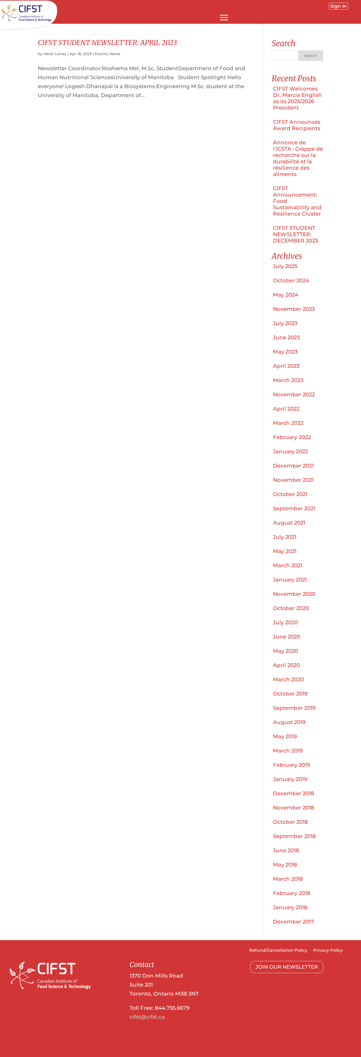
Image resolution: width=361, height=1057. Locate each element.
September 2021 (294, 508)
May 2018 (285, 864)
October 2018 (290, 822)
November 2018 (293, 807)
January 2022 (290, 451)
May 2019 (285, 736)
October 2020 (291, 608)
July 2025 (285, 266)
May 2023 (285, 352)
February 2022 (292, 437)
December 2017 (293, 921)
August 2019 (289, 722)
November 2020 (294, 594)
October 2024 (291, 280)
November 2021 (293, 480)
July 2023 (285, 323)
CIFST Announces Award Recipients (296, 125)
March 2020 (288, 679)
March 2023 (288, 380)
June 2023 (286, 337)
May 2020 (285, 651)
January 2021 (290, 580)
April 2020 (286, 665)
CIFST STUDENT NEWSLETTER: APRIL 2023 (107, 42)
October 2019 (290, 694)
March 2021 (287, 565)
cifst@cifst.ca (147, 1017)
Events (101, 53)
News (115, 53)
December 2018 (293, 793)
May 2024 (285, 295)
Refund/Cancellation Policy (278, 951)
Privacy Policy (328, 951)
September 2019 (294, 708)
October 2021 (290, 494)
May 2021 (285, 551)
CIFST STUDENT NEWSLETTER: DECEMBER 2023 (295, 234)
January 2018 (290, 907)
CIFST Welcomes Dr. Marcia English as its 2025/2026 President (297, 98)
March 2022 (288, 423)
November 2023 (294, 309)
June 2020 (286, 637)
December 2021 (293, 466)
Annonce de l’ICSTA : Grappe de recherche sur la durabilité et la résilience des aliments (298, 158)
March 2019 (288, 750)
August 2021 (289, 523)
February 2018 (291, 893)
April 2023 (286, 366)
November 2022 (294, 394)
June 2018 (286, 850)
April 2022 (286, 409)
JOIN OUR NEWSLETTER (287, 967)
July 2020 (285, 622)
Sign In (338, 6)
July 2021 (284, 537)
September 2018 (294, 836)
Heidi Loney (55, 53)
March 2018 (288, 879)
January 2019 (290, 779)
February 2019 (291, 765)
